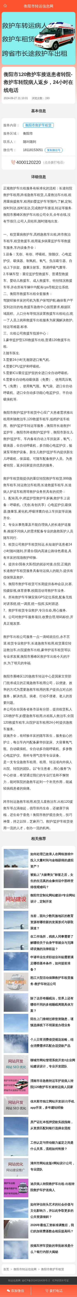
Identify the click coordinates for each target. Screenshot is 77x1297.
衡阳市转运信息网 (25, 1269)
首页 (6, 1269)
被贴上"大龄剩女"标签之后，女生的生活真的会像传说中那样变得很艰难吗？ (52, 881)
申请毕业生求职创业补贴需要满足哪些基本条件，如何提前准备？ (52, 963)
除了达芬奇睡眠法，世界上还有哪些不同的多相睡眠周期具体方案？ (52, 1004)
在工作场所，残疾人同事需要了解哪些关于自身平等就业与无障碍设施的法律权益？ (52, 943)
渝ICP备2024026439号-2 (36, 1280)
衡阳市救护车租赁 (38, 125)
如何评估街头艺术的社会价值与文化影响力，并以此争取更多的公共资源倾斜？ (52, 1210)
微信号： (9, 150)
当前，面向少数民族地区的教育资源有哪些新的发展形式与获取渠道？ (52, 922)
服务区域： (11, 133)
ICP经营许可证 (60, 1280)
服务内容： (11, 125)
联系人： (9, 141)
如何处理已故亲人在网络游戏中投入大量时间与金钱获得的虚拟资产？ (52, 860)
